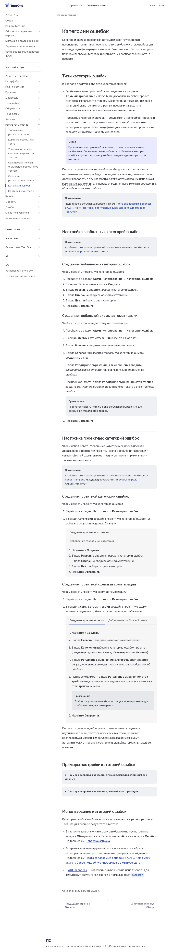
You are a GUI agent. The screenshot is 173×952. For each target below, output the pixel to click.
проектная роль (75, 479)
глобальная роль (75, 251)
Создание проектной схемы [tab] (87, 620)
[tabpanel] (111, 561)
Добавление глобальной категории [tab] (92, 540)
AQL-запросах (77, 870)
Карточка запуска (98, 841)
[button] (23, 15)
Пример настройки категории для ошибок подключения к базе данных (106, 776)
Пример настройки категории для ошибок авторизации (103, 791)
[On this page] (68, 15)
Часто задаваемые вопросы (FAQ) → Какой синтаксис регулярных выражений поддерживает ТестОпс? (108, 207)
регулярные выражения (77, 183)
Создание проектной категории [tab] (89, 532)
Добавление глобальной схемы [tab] (127, 620)
